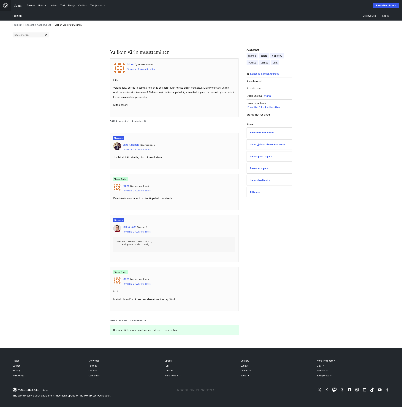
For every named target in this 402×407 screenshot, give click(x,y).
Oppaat (168, 360)
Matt (320, 365)
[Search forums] (46, 34)
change (252, 55)
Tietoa (16, 360)
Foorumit (17, 15)
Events (244, 365)
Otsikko (252, 62)
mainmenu (277, 55)
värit (275, 62)
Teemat (93, 365)
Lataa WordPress (386, 5)
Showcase (94, 360)
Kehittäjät (169, 370)
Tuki (167, 365)
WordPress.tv (173, 375)
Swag (245, 375)
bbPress (322, 370)
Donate (246, 370)
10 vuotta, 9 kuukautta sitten (141, 69)
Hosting (17, 370)
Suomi (45, 390)
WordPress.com (326, 360)
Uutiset (16, 365)
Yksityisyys (18, 375)
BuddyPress (324, 375)
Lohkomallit (94, 375)
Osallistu (245, 360)
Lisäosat (93, 370)
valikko (264, 62)
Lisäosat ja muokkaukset (38, 25)
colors (264, 55)
